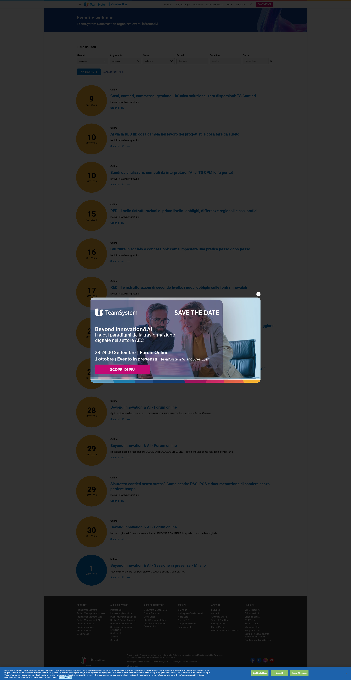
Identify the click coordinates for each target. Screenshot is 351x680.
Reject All (279, 673)
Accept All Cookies (299, 673)
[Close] (347, 673)
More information (65, 677)
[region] (175, 673)
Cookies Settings (260, 673)
